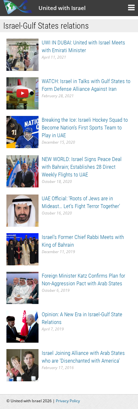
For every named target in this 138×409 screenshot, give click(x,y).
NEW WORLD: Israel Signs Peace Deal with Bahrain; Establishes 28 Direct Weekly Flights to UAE (82, 167)
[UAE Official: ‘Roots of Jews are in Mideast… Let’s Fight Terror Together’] (22, 210)
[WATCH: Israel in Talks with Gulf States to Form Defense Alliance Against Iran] (22, 93)
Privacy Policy (68, 401)
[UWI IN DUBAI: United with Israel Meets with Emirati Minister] (22, 54)
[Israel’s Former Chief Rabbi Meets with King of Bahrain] (22, 249)
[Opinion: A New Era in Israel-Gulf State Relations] (22, 326)
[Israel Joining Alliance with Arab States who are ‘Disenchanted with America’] (22, 364)
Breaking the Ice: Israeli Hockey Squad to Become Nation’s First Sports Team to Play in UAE (85, 127)
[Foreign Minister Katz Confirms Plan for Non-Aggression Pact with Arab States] (22, 287)
